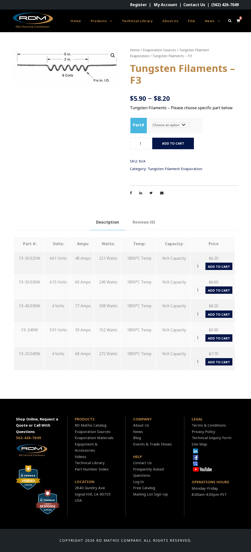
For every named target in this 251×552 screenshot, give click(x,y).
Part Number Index (92, 469)
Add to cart (173, 143)
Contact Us (194, 4)
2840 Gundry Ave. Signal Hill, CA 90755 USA (93, 494)
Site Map (199, 444)
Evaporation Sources (159, 50)
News (209, 21)
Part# (138, 125)
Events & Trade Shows (152, 444)
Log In (138, 481)
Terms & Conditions (209, 425)
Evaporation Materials (94, 437)
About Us (170, 21)
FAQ (191, 21)
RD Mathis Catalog (90, 425)
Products (99, 21)
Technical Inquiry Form (211, 437)
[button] (112, 55)
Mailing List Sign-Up (150, 494)
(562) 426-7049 (225, 4)
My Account (165, 4)
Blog (137, 437)
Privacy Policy (203, 431)
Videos (80, 456)
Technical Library (137, 21)
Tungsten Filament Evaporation (175, 168)
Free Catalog (144, 487)
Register (138, 4)
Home (76, 21)
